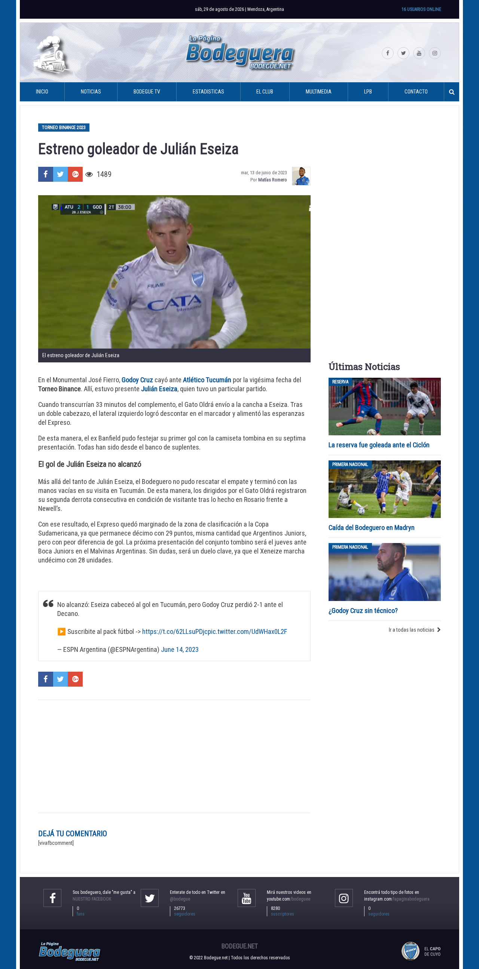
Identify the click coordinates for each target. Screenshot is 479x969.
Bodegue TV (147, 92)
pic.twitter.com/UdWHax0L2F (247, 631)
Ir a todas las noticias (411, 630)
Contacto (416, 92)
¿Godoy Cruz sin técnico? (364, 610)
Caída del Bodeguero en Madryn (372, 527)
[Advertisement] (174, 756)
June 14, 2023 (180, 649)
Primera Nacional (350, 464)
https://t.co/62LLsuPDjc (175, 631)
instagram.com (397, 899)
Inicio (42, 92)
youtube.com (288, 899)
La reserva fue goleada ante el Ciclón (379, 445)
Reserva (340, 381)
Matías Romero (272, 180)
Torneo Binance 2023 (64, 127)
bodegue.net (240, 946)
